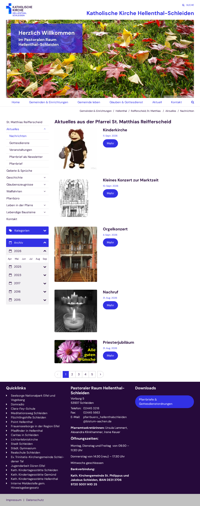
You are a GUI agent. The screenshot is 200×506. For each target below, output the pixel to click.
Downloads (145, 388)
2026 (17, 251)
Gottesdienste (19, 143)
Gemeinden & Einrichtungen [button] (48, 102)
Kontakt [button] (176, 102)
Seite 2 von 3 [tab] (100, 94)
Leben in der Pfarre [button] (19, 205)
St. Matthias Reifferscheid (24, 122)
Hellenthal (121, 111)
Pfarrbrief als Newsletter (26, 157)
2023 (17, 275)
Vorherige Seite (14, 59)
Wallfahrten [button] (14, 191)
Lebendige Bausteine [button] (21, 212)
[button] (189, 102)
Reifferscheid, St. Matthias (146, 111)
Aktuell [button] (157, 102)
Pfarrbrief (15, 164)
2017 (17, 283)
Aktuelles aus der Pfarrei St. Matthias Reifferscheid (112, 122)
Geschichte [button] (14, 177)
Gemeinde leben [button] (89, 102)
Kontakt (11, 219)
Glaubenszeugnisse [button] (19, 184)
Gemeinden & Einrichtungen (96, 111)
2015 (17, 300)
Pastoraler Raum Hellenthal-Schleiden (98, 390)
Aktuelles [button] (12, 129)
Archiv (18, 243)
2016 (17, 292)
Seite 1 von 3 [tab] (93, 94)
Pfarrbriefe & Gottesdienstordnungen (155, 402)
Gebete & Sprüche (19, 171)
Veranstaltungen (20, 150)
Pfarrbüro (13, 198)
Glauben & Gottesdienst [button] (126, 102)
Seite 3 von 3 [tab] (107, 94)
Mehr (110, 143)
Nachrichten (187, 111)
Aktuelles (170, 111)
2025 (17, 267)
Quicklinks (16, 388)
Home (16, 102)
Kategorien (21, 231)
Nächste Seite (186, 59)
